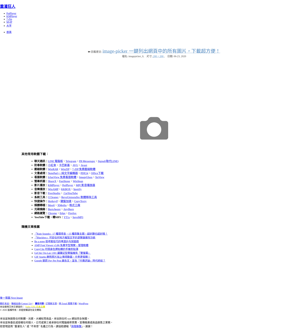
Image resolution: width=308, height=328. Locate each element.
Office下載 (97, 173)
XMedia (62, 205)
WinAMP (53, 189)
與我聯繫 (76, 326)
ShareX (52, 181)
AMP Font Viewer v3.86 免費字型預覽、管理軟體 (61, 245)
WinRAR (53, 169)
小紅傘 (52, 165)
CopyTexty (80, 201)
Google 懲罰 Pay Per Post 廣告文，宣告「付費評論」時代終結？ (69, 260)
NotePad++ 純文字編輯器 (63, 173)
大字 (9, 25)
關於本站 (4, 303)
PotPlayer (11, 13)
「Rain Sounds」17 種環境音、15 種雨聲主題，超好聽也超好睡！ (71, 233)
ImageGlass (85, 177)
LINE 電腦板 (55, 161)
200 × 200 (158, 56)
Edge (62, 213)
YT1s (67, 217)
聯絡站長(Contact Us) (21, 303)
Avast (84, 165)
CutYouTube (70, 193)
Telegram (71, 161)
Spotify (77, 189)
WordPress (83, 303)
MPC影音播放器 (85, 185)
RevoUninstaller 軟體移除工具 (79, 197)
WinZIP (65, 169)
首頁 (9, 32)
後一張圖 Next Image (11, 297)
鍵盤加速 (65, 201)
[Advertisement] (154, 83)
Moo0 (51, 205)
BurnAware (54, 209)
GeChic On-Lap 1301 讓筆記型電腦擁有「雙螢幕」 (62, 253)
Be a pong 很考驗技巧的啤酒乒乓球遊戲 (56, 241)
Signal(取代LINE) (108, 161)
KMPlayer (11, 16)
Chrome (52, 213)
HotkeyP (53, 201)
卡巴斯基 (64, 165)
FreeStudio (54, 193)
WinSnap (78, 181)
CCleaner (53, 197)
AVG (75, 165)
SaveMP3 (78, 217)
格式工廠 (74, 205)
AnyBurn (68, 209)
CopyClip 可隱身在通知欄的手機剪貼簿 (56, 249)
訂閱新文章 (51, 303)
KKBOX (66, 189)
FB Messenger (87, 161)
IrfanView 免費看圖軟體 (62, 177)
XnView (99, 177)
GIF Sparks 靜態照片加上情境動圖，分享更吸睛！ (62, 256)
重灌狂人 (7, 6)
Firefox (72, 213)
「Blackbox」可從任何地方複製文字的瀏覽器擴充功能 (64, 237)
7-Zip (9, 19)
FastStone (64, 181)
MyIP (9, 22)
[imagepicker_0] (154, 143)
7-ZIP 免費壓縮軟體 (83, 169)
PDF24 (84, 173)
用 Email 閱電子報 (68, 303)
